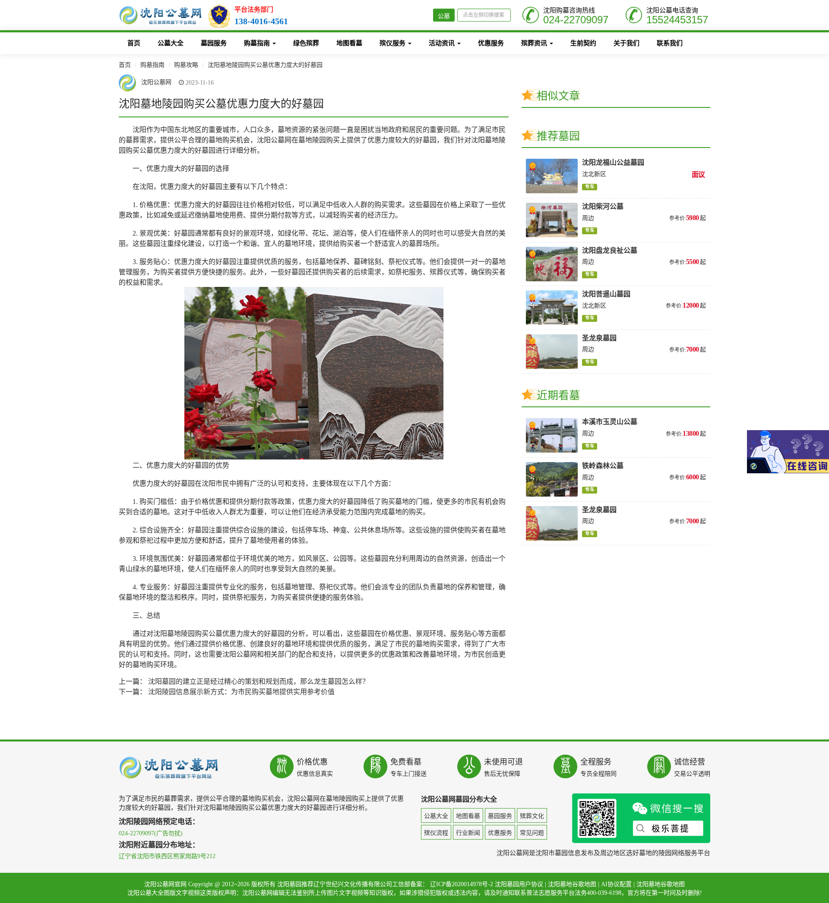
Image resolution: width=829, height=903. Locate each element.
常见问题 (532, 833)
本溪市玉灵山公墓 (609, 421)
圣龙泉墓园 (599, 338)
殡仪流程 (436, 833)
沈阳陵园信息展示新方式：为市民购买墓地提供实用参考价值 (241, 691)
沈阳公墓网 (155, 82)
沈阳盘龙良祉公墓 (609, 250)
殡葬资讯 (535, 43)
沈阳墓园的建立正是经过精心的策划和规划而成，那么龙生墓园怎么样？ (258, 681)
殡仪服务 (393, 43)
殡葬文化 (532, 816)
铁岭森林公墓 (602, 465)
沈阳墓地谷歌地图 (572, 884)
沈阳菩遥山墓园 (606, 294)
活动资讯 (442, 43)
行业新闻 (468, 833)
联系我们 (670, 43)
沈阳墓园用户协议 (519, 884)
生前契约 (583, 43)
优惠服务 (491, 43)
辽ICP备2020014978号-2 (461, 884)
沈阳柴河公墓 (602, 206)
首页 (133, 43)
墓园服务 (214, 43)
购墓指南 (258, 43)
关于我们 (626, 43)
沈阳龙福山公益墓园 (613, 162)
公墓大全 (171, 43)
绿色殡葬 (306, 43)
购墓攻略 (186, 65)
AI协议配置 (616, 884)
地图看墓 (349, 43)
